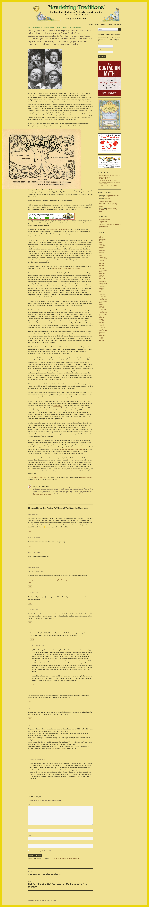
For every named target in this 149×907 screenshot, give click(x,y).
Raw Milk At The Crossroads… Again (108, 179)
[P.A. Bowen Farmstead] (109, 162)
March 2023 (102, 245)
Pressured (107, 198)
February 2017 (102, 327)
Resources (117, 24)
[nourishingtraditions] (109, 114)
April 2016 (101, 340)
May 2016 (101, 338)
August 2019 (102, 288)
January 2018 (102, 311)
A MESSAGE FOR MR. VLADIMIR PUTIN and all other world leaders (108, 205)
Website (30, 843)
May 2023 (101, 244)
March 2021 (102, 267)
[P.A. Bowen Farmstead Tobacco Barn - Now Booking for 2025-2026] (51, 216)
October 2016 (102, 332)
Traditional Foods (103, 226)
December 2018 (103, 299)
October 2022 (102, 249)
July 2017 (101, 319)
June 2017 (101, 320)
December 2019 (103, 283)
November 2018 (103, 301)
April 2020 (101, 276)
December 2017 (103, 312)
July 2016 (101, 337)
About (103, 24)
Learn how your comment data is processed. (65, 858)
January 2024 (102, 239)
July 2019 (101, 289)
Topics (110, 24)
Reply (30, 531)
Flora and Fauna (103, 221)
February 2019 (102, 296)
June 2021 (101, 263)
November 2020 (103, 270)
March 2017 (102, 325)
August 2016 (102, 335)
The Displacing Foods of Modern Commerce (110, 224)
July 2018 (101, 304)
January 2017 (102, 329)
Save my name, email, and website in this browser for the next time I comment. (49, 851)
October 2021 (102, 260)
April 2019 (101, 293)
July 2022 (101, 252)
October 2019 (102, 286)
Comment (31, 804)
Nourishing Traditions (33, 900)
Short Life (101, 200)
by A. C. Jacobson (66, 268)
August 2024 (102, 236)
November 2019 (103, 285)
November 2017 (103, 314)
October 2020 (102, 272)
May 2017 (101, 322)
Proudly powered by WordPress (48, 900)
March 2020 (102, 278)
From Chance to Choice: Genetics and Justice (71, 449)
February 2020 (102, 280)
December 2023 (103, 241)
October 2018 (102, 303)
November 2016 (103, 330)
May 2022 (101, 254)
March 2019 (102, 294)
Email (30, 835)
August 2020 (102, 273)
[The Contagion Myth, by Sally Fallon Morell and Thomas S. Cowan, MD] (109, 78)
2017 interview (57, 405)
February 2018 (102, 309)
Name (30, 827)
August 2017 (102, 317)
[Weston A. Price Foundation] (109, 143)
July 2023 (101, 242)
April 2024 (101, 237)
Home (91, 24)
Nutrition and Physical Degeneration (60, 229)
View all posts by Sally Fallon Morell (42, 494)
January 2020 (102, 281)
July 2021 (101, 262)
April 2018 (101, 307)
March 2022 (102, 255)
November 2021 (103, 258)
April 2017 (101, 324)
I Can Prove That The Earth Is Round (108, 180)
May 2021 (101, 265)
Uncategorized (102, 227)
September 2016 (103, 334)
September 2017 (103, 316)
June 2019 (101, 291)
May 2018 (101, 306)
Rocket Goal (102, 203)
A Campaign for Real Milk (105, 219)
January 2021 (102, 268)
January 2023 (102, 247)
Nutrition (101, 223)
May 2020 (101, 275)
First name (100, 44)
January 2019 (102, 298)
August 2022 (102, 250)
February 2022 (102, 257)
